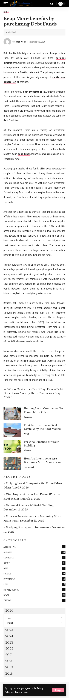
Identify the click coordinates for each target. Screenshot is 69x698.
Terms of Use (21, 692)
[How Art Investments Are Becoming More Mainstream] (12, 463)
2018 (9, 674)
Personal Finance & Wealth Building (29, 505)
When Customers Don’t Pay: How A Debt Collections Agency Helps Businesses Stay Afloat (33, 393)
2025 (9, 630)
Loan (34, 584)
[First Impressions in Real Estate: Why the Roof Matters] (12, 430)
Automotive (34, 546)
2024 (9, 636)
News (26, 434)
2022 (9, 649)
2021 (9, 655)
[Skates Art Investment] (21, 3)
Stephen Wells (19, 42)
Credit (34, 563)
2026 (9, 611)
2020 (9, 661)
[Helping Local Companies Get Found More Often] (12, 413)
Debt (6, 12)
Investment (29, 467)
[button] (58, 690)
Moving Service (34, 589)
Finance (27, 450)
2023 (9, 643)
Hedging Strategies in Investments (28, 527)
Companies (34, 557)
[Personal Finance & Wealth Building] (12, 446)
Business (28, 417)
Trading (34, 600)
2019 (9, 667)
